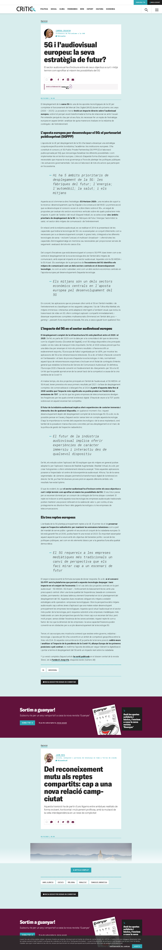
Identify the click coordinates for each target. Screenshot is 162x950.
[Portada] (26, 9)
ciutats (61, 882)
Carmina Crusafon (63, 31)
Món (82, 9)
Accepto (137, 946)
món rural (71, 882)
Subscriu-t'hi (140, 2)
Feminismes (72, 9)
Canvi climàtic (47, 882)
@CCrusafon (62, 36)
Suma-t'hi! (26, 723)
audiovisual (52, 670)
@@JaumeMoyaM (62, 760)
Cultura (99, 9)
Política (44, 9)
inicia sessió (62, 723)
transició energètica (99, 882)
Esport (90, 9)
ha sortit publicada (81, 656)
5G (43, 670)
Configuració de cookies (120, 946)
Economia (110, 9)
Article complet (82, 870)
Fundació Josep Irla (60, 660)
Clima (62, 9)
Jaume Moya (60, 755)
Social (54, 9)
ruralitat (83, 882)
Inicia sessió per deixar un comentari (60, 682)
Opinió (44, 21)
